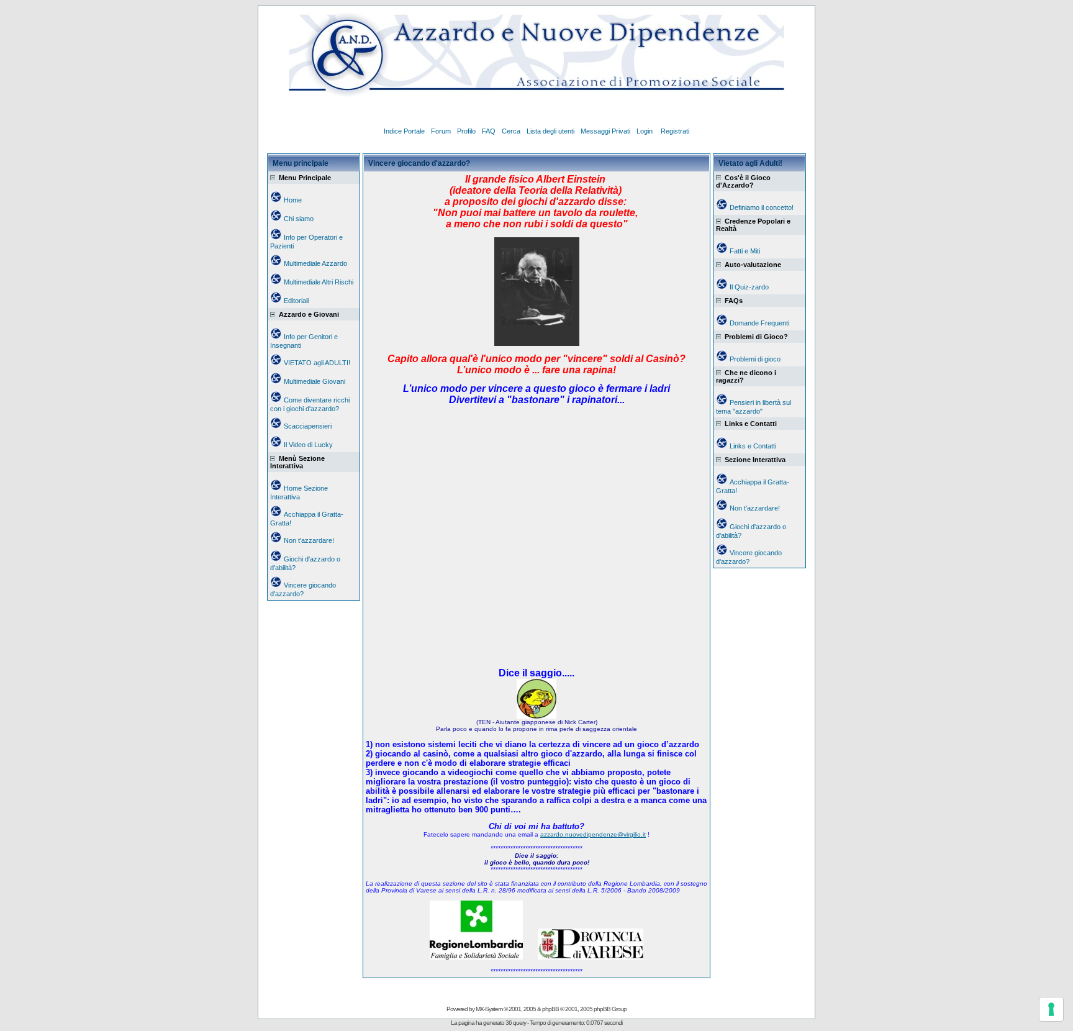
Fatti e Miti (745, 251)
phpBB (550, 1009)
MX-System (489, 1009)
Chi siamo (299, 218)
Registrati (675, 131)
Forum (441, 131)
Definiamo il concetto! (762, 207)
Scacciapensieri (308, 426)
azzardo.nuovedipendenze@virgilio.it (593, 834)
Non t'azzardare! (309, 540)
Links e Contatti (753, 446)
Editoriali (296, 300)
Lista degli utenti (550, 131)
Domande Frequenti (759, 323)
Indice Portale (404, 131)
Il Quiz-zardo (749, 287)
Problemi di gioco (755, 359)
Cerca (511, 131)
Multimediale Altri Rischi (318, 282)
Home (293, 200)
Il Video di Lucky (308, 444)
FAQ (489, 131)
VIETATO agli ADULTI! (317, 362)
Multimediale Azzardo (315, 263)
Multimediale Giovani (314, 381)
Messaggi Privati (605, 131)
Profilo (466, 131)
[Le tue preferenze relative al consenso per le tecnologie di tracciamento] (1051, 1009)
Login (645, 131)
